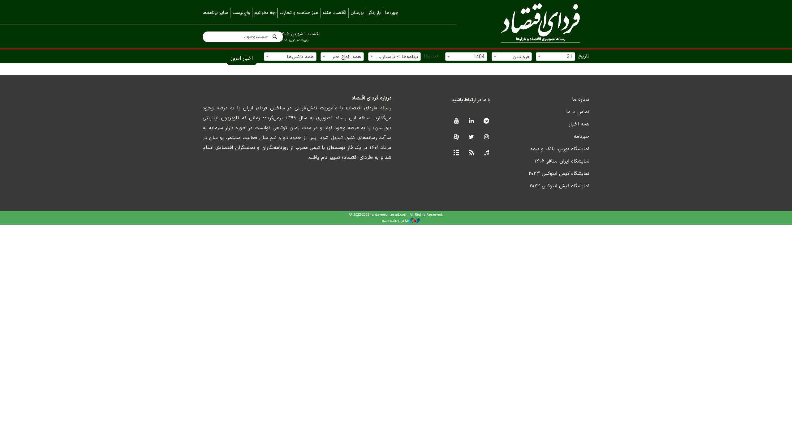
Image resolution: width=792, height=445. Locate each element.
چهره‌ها (391, 12)
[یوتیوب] (456, 121)
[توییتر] (471, 137)
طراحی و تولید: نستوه (395, 220)
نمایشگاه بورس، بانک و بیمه (559, 149)
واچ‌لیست (241, 12)
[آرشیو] (456, 153)
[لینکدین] (471, 121)
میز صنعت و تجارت (299, 12)
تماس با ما (577, 112)
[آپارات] (456, 137)
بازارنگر (374, 12)
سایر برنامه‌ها (215, 12)
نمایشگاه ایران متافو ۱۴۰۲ (561, 161)
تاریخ (583, 56)
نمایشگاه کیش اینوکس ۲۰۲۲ (559, 186)
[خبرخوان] (471, 153)
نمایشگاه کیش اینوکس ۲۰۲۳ (558, 173)
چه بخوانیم (264, 12)
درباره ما (580, 99)
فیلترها (431, 56)
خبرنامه (581, 136)
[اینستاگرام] (486, 137)
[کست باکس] (486, 153)
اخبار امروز (242, 58)
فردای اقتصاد (532, 24)
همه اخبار (579, 124)
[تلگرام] (486, 121)
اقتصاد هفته (334, 12)
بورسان (357, 12)
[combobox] (555, 56)
